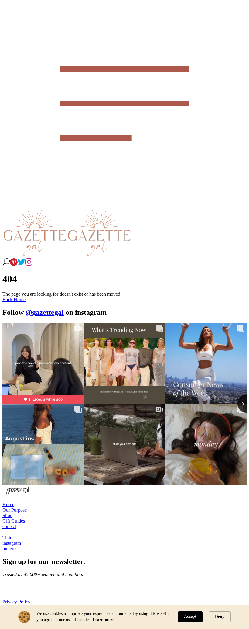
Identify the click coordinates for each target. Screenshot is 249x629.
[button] (124, 104)
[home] (34, 255)
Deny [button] (219, 616)
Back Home (14, 299)
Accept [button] (190, 616)
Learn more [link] (103, 619)
